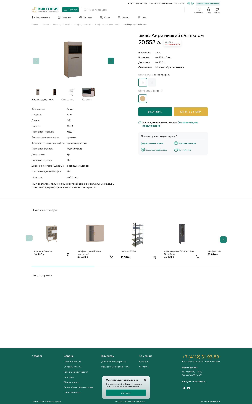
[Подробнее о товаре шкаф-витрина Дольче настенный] (111, 257)
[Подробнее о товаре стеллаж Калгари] (67, 255)
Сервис (69, 355)
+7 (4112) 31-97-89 (137, 3)
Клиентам (107, 355)
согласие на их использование (125, 386)
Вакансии (144, 361)
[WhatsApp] (192, 3)
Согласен (126, 393)
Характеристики (42, 99)
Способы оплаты (72, 366)
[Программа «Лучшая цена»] (140, 123)
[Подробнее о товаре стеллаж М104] (154, 257)
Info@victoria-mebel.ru (194, 381)
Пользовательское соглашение (46, 402)
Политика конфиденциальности (130, 402)
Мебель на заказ (72, 361)
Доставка (69, 377)
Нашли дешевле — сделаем (170, 124)
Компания (145, 355)
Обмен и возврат (73, 392)
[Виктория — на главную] (45, 10)
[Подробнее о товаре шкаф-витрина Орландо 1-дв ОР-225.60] (197, 257)
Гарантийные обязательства (78, 387)
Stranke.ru (215, 401)
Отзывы (87, 99)
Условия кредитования (76, 372)
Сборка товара (71, 382)
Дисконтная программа (113, 361)
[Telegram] (188, 3)
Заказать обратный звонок (208, 3)
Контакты (144, 366)
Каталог (37, 356)
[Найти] (85, 10)
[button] (198, 10)
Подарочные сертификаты (115, 366)
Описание (67, 99)
